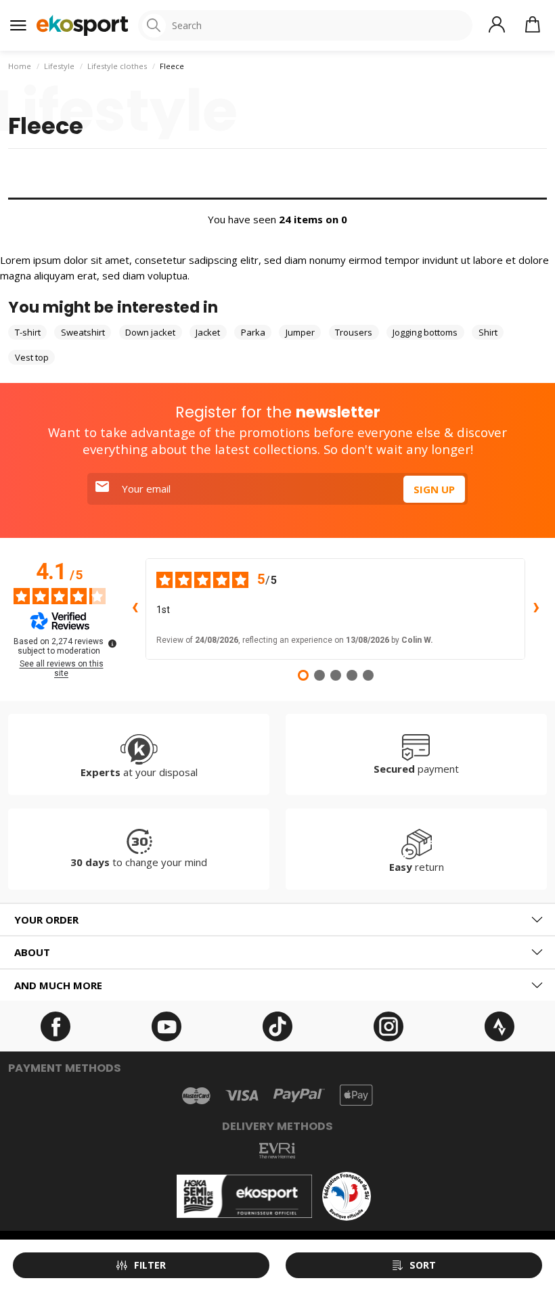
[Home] (82, 25)
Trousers (353, 332)
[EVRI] (277, 1150)
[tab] (277, 920)
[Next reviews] (536, 608)
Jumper (300, 332)
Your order (46, 919)
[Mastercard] (196, 1095)
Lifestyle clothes (117, 66)
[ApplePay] (356, 1095)
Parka (253, 332)
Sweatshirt (83, 332)
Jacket (208, 332)
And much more (58, 985)
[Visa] (242, 1095)
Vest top (32, 357)
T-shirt (28, 332)
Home (19, 66)
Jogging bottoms (425, 332)
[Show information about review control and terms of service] (112, 643)
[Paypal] (299, 1096)
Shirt (488, 332)
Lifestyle (59, 66)
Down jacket (150, 332)
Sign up (434, 489)
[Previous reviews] (134, 608)
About (32, 952)
